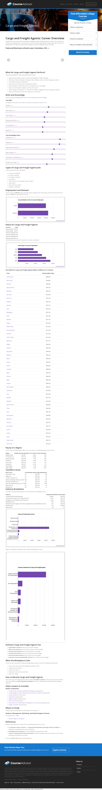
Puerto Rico (9, 443)
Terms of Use (59, 782)
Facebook (79, 764)
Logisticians (12, 697)
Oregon (8, 383)
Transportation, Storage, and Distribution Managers (22, 691)
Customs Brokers (13, 695)
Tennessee (9, 390)
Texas (8, 408)
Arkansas (8, 355)
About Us (6, 782)
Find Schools (91, 4)
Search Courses (82, 52)
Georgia (8, 305)
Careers (76, 4)
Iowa (7, 411)
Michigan (8, 397)
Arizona (8, 429)
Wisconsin (9, 294)
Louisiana (8, 369)
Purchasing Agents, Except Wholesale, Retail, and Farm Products (25, 693)
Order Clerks (12, 700)
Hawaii (8, 433)
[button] (9, 60)
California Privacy (26, 782)
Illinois (8, 380)
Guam (7, 436)
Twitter (79, 772)
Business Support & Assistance (17, 718)
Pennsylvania (9, 415)
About (82, 4)
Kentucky (8, 422)
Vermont (8, 348)
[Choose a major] (83, 33)
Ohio (7, 394)
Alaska (8, 358)
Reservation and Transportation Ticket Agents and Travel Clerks (25, 703)
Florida (8, 365)
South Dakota (9, 277)
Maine (8, 372)
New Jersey (9, 280)
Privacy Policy (17, 782)
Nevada (8, 376)
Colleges (69, 4)
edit (48, 48)
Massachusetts (10, 287)
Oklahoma (9, 419)
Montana (8, 284)
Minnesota (9, 340)
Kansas (8, 362)
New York (8, 298)
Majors (62, 4)
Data (11, 782)
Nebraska (8, 291)
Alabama (8, 319)
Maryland (8, 401)
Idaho (7, 316)
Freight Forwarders (14, 704)
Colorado (8, 333)
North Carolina (10, 404)
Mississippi (9, 351)
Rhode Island (9, 326)
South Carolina (10, 337)
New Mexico (9, 426)
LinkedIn (79, 768)
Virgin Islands (9, 440)
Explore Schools (59, 750)
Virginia (8, 344)
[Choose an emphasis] (83, 39)
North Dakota (9, 387)
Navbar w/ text (20, 4)
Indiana (8, 323)
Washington (9, 312)
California (8, 301)
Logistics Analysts (13, 699)
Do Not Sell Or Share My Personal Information (43, 782)
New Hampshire (10, 330)
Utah (7, 309)
